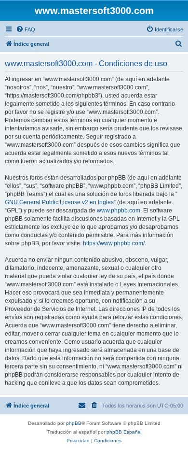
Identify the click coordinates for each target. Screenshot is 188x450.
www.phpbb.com (118, 210)
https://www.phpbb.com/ (114, 243)
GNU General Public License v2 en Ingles (59, 202)
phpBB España (124, 432)
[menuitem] (25, 29)
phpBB (73, 423)
